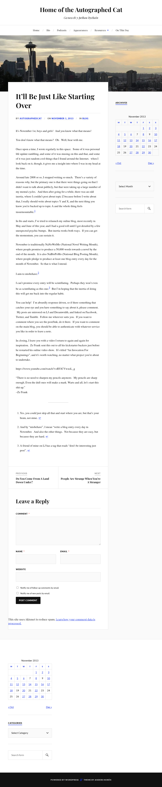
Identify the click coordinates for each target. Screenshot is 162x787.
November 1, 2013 (63, 118)
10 (155, 134)
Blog (85, 118)
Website (21, 569)
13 (131, 140)
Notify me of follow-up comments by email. (39, 588)
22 (143, 146)
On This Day (122, 30)
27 (131, 152)
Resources (100, 30)
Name (20, 551)
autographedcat (31, 118)
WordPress (72, 780)
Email (64, 551)
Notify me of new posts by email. (35, 593)
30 (149, 152)
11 (118, 140)
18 (118, 146)
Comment (23, 513)
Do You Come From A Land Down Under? (32, 480)
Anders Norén (103, 780)
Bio (48, 30)
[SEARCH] (149, 208)
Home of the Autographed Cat (81, 10)
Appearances (80, 30)
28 (137, 152)
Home (36, 30)
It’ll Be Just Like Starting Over (55, 101)
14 (137, 140)
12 (124, 140)
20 (131, 146)
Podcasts (61, 30)
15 (143, 140)
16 (149, 140)
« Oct (118, 162)
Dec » (151, 162)
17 (155, 140)
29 (143, 152)
